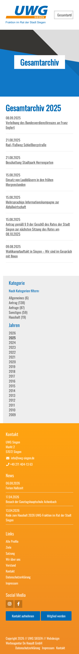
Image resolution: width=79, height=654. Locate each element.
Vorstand (11, 565)
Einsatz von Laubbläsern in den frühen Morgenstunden (29, 182)
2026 (12, 332)
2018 (12, 371)
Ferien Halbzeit (14, 487)
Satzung (10, 553)
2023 (12, 347)
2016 (12, 381)
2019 (12, 366)
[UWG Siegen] (27, 22)
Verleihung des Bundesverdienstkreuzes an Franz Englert (36, 125)
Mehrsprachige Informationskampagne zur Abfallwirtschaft (32, 204)
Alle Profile (12, 541)
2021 (12, 356)
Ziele (8, 547)
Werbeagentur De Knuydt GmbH (24, 643)
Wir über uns (13, 559)
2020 (12, 361)
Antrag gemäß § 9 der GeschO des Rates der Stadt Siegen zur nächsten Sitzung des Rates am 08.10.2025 (38, 229)
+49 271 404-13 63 (21, 464)
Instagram (18, 604)
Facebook (9, 604)
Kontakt (10, 571)
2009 (12, 414)
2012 (12, 400)
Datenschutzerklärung (18, 577)
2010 (12, 409)
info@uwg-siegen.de (22, 457)
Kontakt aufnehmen (23, 616)
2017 (12, 376)
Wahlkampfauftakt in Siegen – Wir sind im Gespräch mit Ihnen (39, 253)
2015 (12, 385)
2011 (12, 405)
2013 (12, 395)
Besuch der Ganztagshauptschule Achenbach (31, 501)
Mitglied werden (56, 616)
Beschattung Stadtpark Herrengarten (29, 162)
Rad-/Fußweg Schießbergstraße (26, 144)
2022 (12, 352)
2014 (12, 390)
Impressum (12, 583)
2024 (12, 342)
